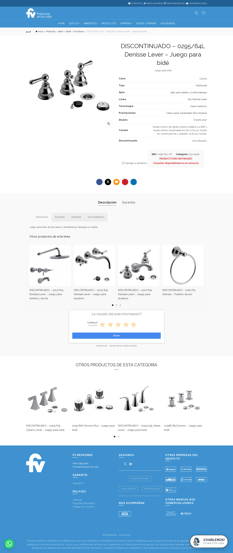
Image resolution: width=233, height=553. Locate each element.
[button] (9, 544)
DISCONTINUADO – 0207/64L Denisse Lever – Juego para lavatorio (135, 294)
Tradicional (201, 85)
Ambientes (90, 23)
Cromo (203, 78)
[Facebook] (99, 182)
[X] (108, 182)
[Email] (116, 182)
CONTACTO (136, 3)
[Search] (196, 13)
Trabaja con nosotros (83, 506)
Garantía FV (78, 483)
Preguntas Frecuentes (84, 503)
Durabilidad (186, 113)
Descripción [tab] (107, 202)
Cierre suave (172, 113)
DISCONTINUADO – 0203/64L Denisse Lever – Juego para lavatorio (91, 294)
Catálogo (77, 500)
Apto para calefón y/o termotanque (189, 92)
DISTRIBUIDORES (198, 3)
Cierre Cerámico (198, 106)
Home (61, 23)
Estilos (74, 23)
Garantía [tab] (128, 202)
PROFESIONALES (175, 3)
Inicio (40, 31)
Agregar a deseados (136, 163)
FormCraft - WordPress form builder (116, 346)
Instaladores (128, 489)
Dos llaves (79, 31)
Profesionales (152, 489)
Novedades (168, 23)
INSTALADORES (154, 3)
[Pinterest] (125, 182)
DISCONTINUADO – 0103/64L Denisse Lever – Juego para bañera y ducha (46, 294)
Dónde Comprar (146, 23)
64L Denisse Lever (197, 99)
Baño (60, 31)
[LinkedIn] (133, 182)
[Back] (28, 31)
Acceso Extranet (140, 478)
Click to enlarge (109, 124)
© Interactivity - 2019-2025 (116, 535)
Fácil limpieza (200, 113)
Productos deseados (203, 13)
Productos (109, 23)
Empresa (125, 23)
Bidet (68, 31)
